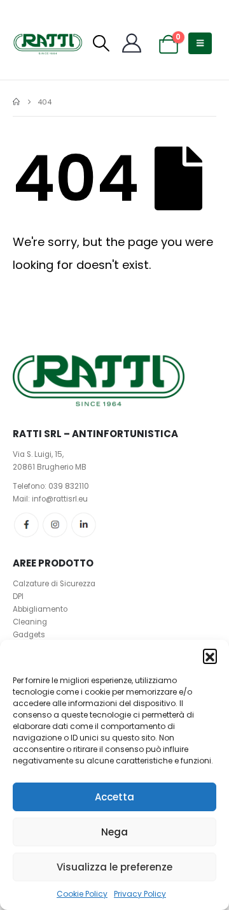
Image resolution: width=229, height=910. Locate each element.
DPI (18, 596)
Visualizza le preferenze (114, 867)
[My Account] (131, 43)
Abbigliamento (40, 609)
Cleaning (30, 622)
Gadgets (29, 635)
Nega (114, 832)
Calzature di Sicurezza (54, 584)
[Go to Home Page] (16, 102)
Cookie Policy (82, 893)
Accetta (114, 797)
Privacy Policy (140, 893)
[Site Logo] (48, 43)
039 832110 (68, 486)
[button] (210, 655)
